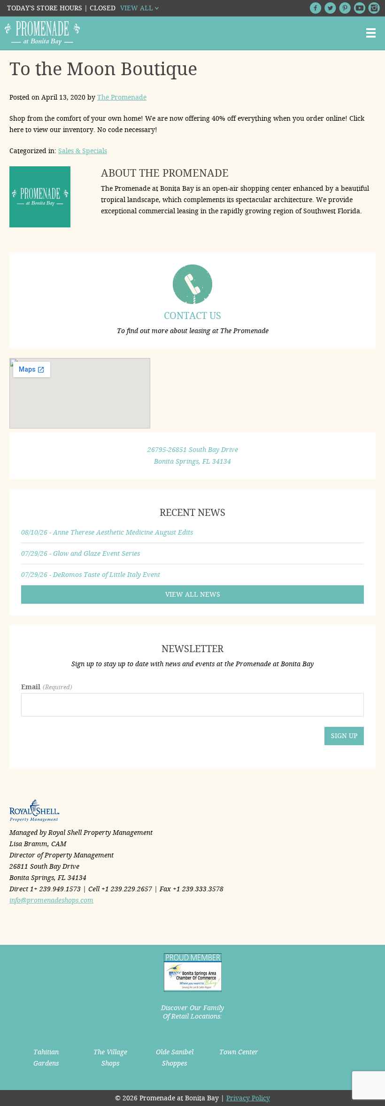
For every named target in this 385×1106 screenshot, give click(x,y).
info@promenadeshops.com (51, 900)
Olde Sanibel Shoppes (174, 1057)
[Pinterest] (345, 8)
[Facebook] (316, 8)
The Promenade (121, 97)
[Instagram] (374, 8)
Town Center (238, 1052)
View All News (192, 594)
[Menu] (371, 33)
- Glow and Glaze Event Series (80, 553)
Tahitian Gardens (46, 1057)
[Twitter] (330, 8)
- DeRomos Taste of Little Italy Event (90, 574)
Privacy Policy (248, 1098)
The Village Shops (110, 1057)
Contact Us (192, 315)
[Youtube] (359, 8)
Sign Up (344, 736)
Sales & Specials (82, 151)
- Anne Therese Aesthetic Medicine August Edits (107, 532)
